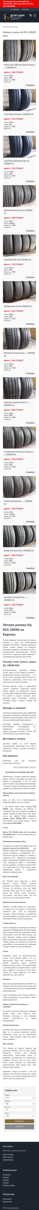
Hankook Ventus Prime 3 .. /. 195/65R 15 (17, 403)
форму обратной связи (11, 763)
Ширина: (8, 1101)
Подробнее (30, 85)
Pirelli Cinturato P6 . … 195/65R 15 (18, 502)
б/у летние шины (23, 729)
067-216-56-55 (9, 6)
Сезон (7, 1113)
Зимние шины (7, 1201)
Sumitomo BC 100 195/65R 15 (17, 259)
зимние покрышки (9, 731)
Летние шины (7, 1199)
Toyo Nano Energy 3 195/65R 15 (18, 114)
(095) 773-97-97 (30, 767)
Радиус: (7, 1095)
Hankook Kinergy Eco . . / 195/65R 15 (15, 598)
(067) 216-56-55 (19, 767)
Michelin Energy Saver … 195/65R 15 (19, 354)
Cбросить (19, 1126)
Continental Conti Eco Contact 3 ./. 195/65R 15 (18, 453)
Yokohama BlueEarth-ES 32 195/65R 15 (16, 162)
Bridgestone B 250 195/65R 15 (18, 306)
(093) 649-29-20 (8, 1160)
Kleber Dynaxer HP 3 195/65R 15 (19, 550)
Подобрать (19, 1121)
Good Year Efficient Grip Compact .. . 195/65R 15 (19, 66)
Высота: (7, 1107)
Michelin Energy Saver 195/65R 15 (18, 211)
